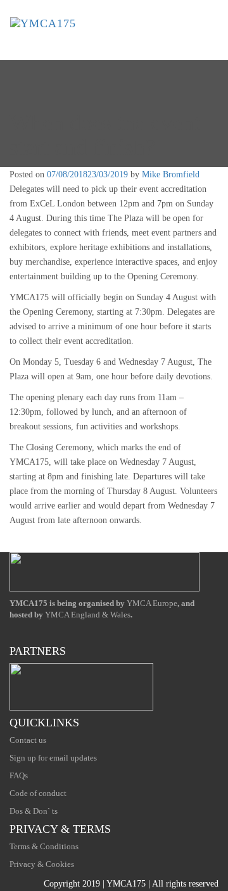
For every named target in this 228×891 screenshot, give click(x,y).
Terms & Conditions (44, 846)
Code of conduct (38, 793)
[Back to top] (7, 542)
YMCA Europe (152, 603)
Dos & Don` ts (34, 811)
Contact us (28, 740)
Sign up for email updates (53, 757)
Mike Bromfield (171, 174)
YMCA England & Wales (87, 614)
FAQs (19, 775)
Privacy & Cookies (42, 864)
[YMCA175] (43, 23)
